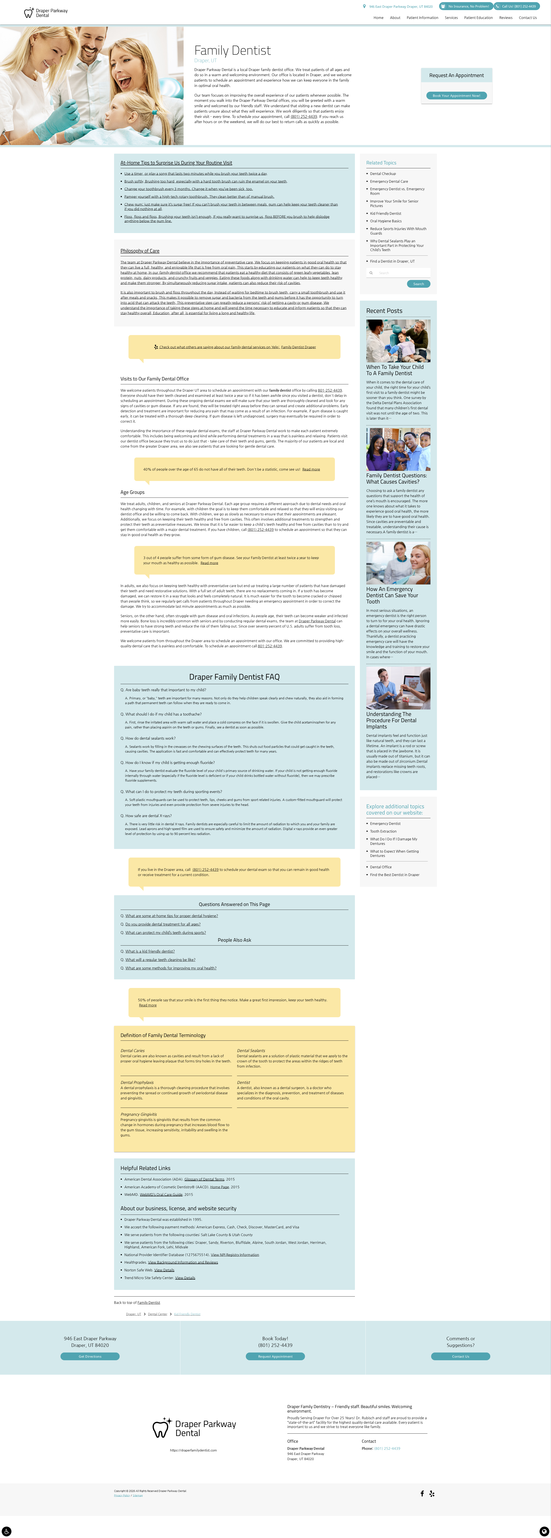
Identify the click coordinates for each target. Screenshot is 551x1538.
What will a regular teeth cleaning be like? (160, 960)
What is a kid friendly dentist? (150, 951)
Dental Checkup (383, 174)
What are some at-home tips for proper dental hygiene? (171, 916)
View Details (164, 1270)
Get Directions (90, 1356)
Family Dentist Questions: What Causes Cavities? (396, 478)
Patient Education (478, 17)
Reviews (505, 17)
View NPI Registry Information (235, 1255)
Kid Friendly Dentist (385, 213)
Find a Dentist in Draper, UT (392, 261)
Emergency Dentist (385, 823)
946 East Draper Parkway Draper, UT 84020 (400, 6)
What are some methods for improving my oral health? (171, 968)
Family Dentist (149, 1302)
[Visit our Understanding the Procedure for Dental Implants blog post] (398, 708)
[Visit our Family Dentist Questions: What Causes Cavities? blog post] (398, 469)
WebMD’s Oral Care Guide (161, 1194)
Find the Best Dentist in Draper (394, 875)
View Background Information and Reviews (183, 1262)
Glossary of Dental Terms (204, 1179)
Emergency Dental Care (389, 181)
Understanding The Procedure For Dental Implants (391, 720)
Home (379, 17)
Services (451, 17)
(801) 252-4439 (304, 116)
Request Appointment (275, 1356)
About (395, 17)
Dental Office (381, 867)
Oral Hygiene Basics (386, 221)
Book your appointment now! (457, 95)
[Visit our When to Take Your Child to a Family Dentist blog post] (398, 361)
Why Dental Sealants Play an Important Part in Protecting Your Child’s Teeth (397, 245)
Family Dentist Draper (298, 347)
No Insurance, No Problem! (468, 6)
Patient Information (422, 17)
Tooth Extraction (383, 831)
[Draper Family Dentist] (92, 144)
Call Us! (519, 6)
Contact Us (528, 17)
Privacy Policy (122, 1495)
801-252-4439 (330, 390)
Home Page (219, 1187)
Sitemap (138, 1495)
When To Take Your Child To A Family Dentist (395, 369)
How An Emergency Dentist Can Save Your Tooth (392, 595)
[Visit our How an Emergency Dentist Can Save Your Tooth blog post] (398, 583)
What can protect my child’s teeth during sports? (165, 933)
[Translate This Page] (544, 1531)
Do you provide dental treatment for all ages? (163, 924)
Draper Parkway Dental (317, 621)
